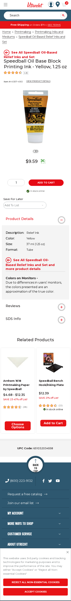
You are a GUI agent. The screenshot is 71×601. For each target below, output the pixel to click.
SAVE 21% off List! (49, 397)
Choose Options (17, 425)
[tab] (35, 218)
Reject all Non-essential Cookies (35, 582)
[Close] (67, 552)
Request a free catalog (25, 494)
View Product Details (38, 81)
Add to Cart (53, 423)
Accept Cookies (36, 591)
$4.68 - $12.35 (14, 395)
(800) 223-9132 (21, 481)
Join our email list (21, 503)
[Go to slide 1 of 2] (34, 151)
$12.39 (44, 393)
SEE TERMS (54, 24)
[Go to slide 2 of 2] (37, 151)
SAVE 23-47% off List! (15, 399)
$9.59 (32, 161)
